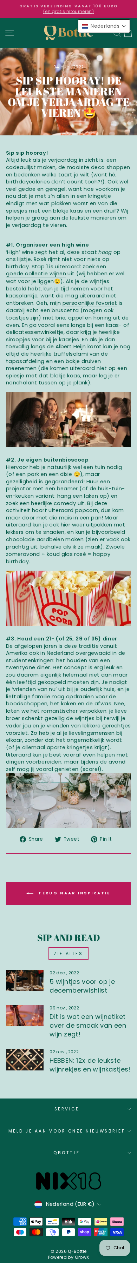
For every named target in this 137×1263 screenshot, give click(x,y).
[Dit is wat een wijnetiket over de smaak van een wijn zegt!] (25, 1015)
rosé (80, 554)
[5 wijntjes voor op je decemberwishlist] (25, 980)
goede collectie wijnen (36, 273)
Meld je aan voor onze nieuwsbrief (66, 1131)
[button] (104, 26)
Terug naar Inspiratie (73, 893)
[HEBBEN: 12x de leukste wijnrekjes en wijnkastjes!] (25, 1059)
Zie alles (68, 953)
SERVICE (66, 1109)
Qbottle (66, 1153)
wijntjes (85, 718)
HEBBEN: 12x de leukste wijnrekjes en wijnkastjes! (90, 1065)
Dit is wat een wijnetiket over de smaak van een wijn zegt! (88, 1025)
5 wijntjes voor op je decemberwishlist (82, 986)
